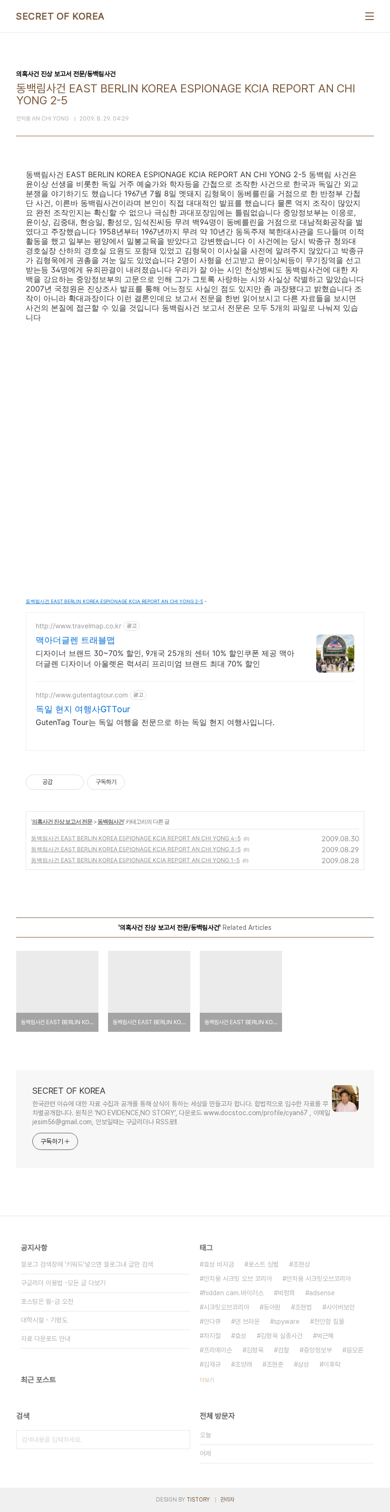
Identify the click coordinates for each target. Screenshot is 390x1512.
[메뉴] (369, 16)
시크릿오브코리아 (226, 1307)
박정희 (286, 1293)
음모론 (354, 1350)
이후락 (332, 1364)
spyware (287, 1321)
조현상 (301, 1264)
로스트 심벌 (263, 1264)
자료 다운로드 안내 (45, 1338)
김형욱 (254, 1350)
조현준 (274, 1364)
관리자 (227, 1499)
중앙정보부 (317, 1350)
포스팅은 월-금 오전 (47, 1301)
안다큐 (212, 1321)
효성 (240, 1336)
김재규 (212, 1364)
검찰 (283, 1350)
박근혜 (325, 1336)
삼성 (303, 1364)
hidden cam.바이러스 (233, 1293)
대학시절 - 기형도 (44, 1320)
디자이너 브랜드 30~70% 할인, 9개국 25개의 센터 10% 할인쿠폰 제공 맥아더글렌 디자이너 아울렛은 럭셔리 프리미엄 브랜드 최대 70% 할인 (165, 658)
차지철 (212, 1336)
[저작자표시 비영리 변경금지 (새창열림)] (138, 782)
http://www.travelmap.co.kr (78, 626)
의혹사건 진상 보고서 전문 (62, 821)
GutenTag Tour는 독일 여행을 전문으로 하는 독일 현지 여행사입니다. (155, 722)
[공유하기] (62, 782)
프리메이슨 (218, 1350)
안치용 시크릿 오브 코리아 (238, 1278)
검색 (181, 1440)
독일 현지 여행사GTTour (83, 709)
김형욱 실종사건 (281, 1336)
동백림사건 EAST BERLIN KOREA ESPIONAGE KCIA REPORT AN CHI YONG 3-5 (136, 849)
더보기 (207, 1380)
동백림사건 (111, 821)
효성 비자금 (219, 1264)
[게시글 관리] (73, 782)
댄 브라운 (247, 1321)
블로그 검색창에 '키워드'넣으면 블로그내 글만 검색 (87, 1264)
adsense (322, 1293)
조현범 (303, 1307)
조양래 (243, 1364)
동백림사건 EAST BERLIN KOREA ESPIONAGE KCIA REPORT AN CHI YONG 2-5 (114, 601)
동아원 (272, 1307)
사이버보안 (340, 1307)
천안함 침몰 (329, 1321)
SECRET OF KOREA (60, 16)
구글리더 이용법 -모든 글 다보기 (63, 1283)
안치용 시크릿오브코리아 (318, 1278)
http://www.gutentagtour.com (82, 695)
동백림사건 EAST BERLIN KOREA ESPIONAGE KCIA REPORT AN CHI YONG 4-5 (136, 838)
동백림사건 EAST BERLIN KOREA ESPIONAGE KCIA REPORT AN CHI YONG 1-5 (135, 860)
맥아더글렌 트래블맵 (75, 640)
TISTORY (198, 1499)
